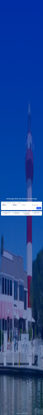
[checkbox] (19, 203)
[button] (35, 1)
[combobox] (7, 205)
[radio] (4, 203)
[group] (6, 205)
